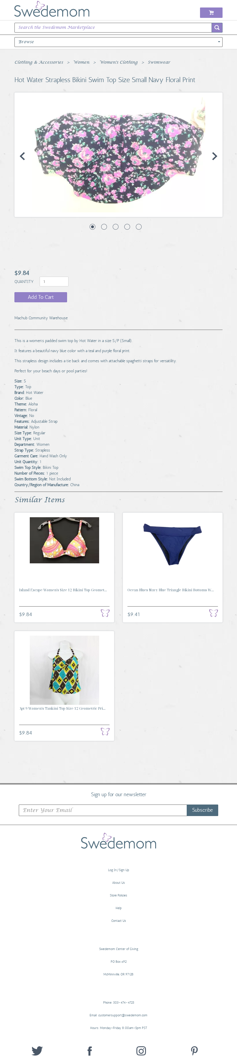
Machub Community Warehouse (41, 318)
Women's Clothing (118, 62)
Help (119, 908)
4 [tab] (127, 227)
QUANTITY (24, 281)
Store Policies (118, 895)
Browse (26, 42)
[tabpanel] (118, 154)
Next (214, 156)
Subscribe (202, 810)
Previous (22, 156)
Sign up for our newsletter (118, 794)
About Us (118, 883)
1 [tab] (92, 227)
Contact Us (118, 921)
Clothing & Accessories (38, 62)
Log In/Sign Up (118, 870)
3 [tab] (115, 227)
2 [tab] (104, 227)
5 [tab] (139, 227)
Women (81, 62)
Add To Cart (41, 297)
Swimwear (159, 62)
